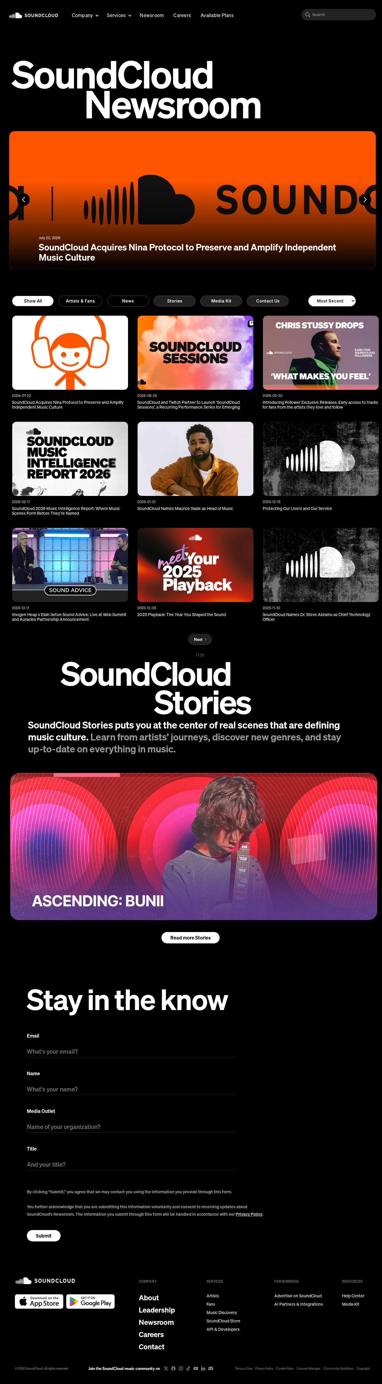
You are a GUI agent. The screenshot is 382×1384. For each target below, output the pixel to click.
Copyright (363, 1368)
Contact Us (268, 300)
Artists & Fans (80, 300)
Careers (182, 15)
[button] (84, 14)
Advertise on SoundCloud (298, 1296)
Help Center (353, 1296)
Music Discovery (222, 1312)
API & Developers (223, 1329)
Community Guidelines (339, 1368)
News (128, 300)
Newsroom (152, 15)
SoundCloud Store (223, 1321)
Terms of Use (243, 1368)
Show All (33, 300)
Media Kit (221, 300)
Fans (211, 1304)
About (149, 1297)
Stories (174, 300)
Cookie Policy (285, 1368)
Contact (151, 1346)
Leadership (157, 1310)
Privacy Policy (249, 1214)
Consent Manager (309, 1368)
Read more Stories (190, 938)
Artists (213, 1296)
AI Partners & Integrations (298, 1304)
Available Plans (217, 15)
